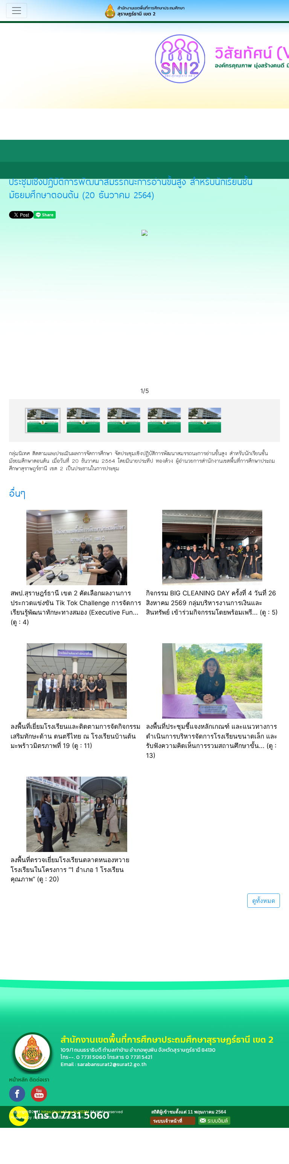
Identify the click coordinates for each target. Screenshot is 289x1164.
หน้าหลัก (18, 1080)
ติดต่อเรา (39, 1080)
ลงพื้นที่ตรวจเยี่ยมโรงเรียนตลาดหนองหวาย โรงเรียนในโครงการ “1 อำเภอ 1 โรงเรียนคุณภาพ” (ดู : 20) (70, 869)
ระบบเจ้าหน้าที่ (167, 1121)
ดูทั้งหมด (263, 900)
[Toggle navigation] (16, 10)
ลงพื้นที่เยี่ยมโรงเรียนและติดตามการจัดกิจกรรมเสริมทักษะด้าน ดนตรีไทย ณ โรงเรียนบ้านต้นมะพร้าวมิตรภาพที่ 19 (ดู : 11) (75, 736)
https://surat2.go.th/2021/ (65, 1111)
